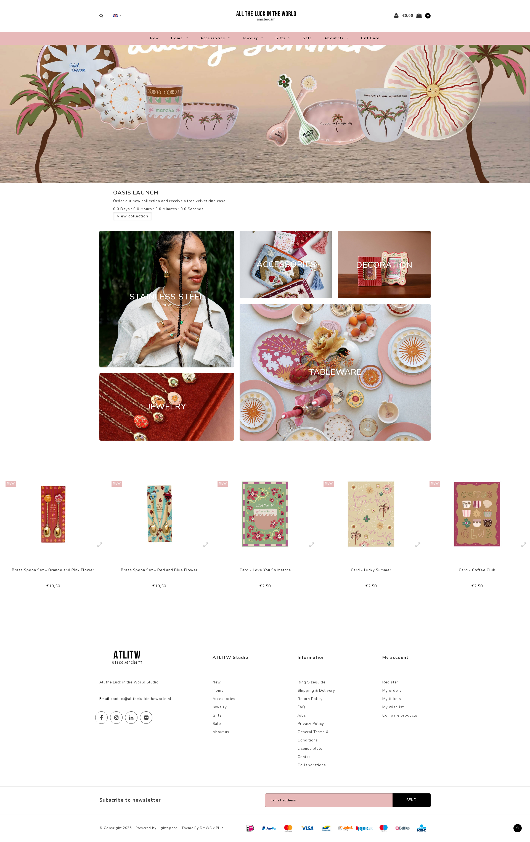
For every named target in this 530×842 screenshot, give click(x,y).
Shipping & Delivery (316, 690)
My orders (392, 690)
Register (390, 682)
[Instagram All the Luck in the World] (116, 717)
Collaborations (312, 765)
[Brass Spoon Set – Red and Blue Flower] (53, 514)
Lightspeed (168, 828)
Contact (305, 756)
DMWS (206, 828)
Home (177, 38)
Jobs (302, 715)
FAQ (301, 707)
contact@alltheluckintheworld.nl (141, 698)
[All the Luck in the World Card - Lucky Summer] (265, 514)
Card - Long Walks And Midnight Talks (477, 570)
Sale (307, 38)
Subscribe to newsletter (130, 800)
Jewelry (250, 38)
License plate (310, 748)
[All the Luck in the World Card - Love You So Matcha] (159, 514)
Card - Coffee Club (371, 570)
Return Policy (310, 698)
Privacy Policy (311, 723)
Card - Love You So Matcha (159, 570)
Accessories (212, 38)
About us (334, 38)
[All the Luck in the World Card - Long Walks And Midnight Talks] (477, 514)
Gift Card (370, 38)
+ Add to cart (49, 588)
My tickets (391, 698)
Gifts (280, 38)
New (154, 38)
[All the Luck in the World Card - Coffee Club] (371, 514)
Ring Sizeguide (311, 682)
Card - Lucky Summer (265, 570)
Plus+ (221, 828)
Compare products (399, 715)
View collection (132, 216)
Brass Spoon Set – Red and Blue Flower (53, 570)
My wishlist (393, 707)
